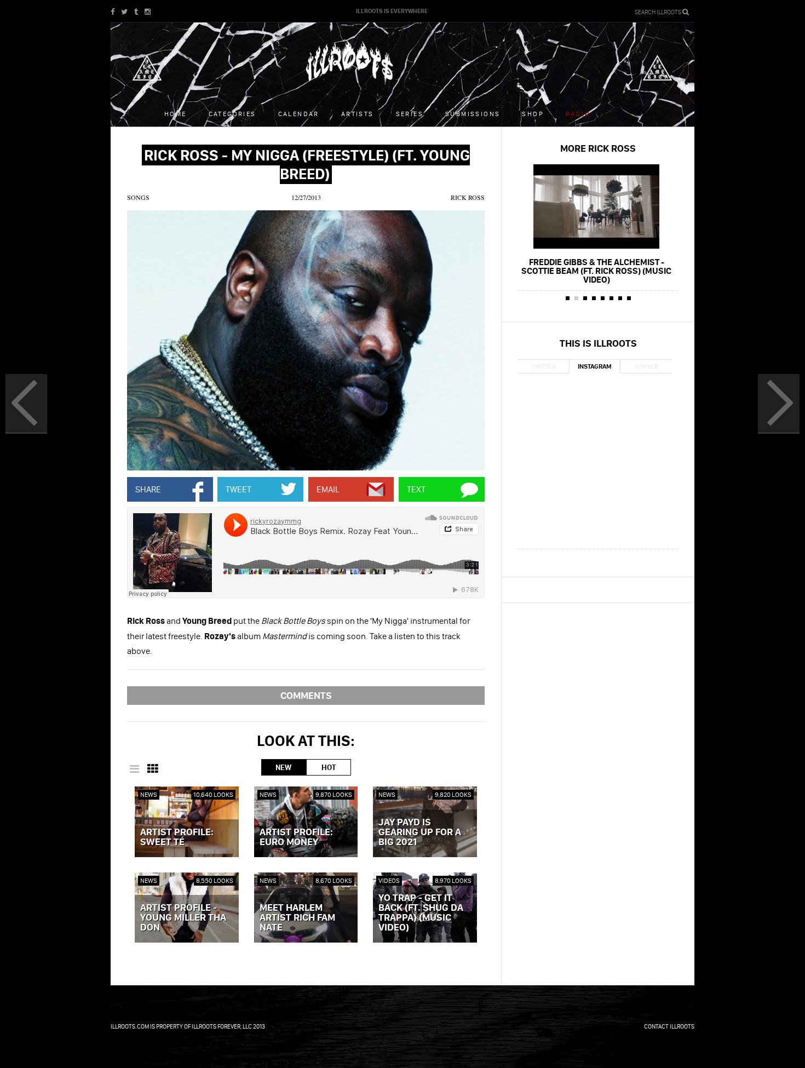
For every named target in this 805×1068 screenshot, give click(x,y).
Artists (357, 114)
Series (409, 114)
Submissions (472, 114)
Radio (578, 114)
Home (175, 114)
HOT (328, 767)
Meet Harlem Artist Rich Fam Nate (297, 918)
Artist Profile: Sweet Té (177, 837)
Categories (232, 114)
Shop (533, 114)
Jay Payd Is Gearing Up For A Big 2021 (419, 832)
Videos (389, 880)
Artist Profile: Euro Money (296, 837)
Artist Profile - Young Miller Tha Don (183, 918)
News (148, 794)
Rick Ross (468, 197)
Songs (138, 197)
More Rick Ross (598, 148)
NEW (283, 767)
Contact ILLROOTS (669, 1026)
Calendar (298, 114)
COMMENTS (306, 695)
